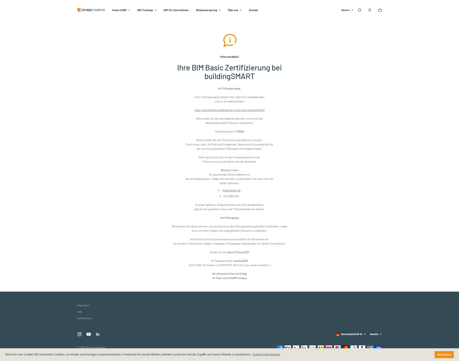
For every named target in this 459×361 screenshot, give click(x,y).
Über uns (233, 10)
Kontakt (253, 10)
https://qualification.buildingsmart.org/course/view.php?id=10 (229, 110)
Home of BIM (119, 10)
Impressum (83, 305)
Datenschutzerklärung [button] (266, 354)
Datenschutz (84, 318)
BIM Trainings (145, 10)
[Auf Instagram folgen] (79, 334)
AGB (79, 311)
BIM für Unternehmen (176, 10)
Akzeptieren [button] (444, 354)
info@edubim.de (231, 190)
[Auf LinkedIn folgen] (97, 334)
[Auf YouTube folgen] (88, 334)
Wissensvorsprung (206, 10)
